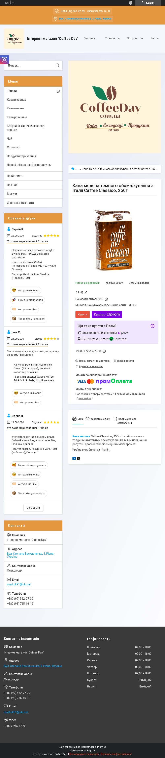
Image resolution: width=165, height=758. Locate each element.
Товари (110, 38)
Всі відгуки (33, 507)
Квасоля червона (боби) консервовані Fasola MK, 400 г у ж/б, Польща (34, 266)
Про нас (132, 38)
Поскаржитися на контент (84, 754)
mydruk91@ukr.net (19, 584)
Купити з (100, 314)
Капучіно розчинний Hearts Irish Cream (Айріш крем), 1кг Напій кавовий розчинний (33, 368)
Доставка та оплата (20, 202)
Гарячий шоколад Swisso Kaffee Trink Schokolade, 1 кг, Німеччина (34, 378)
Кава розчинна (17, 117)
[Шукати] (57, 65)
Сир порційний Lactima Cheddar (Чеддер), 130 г (31, 276)
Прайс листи (15, 175)
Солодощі (13, 147)
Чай (9, 138)
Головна (89, 38)
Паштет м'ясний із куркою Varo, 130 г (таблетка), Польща (34, 450)
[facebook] (74, 459)
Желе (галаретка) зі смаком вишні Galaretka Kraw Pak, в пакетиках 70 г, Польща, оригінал (34, 440)
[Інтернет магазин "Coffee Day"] (14, 39)
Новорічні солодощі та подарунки (29, 164)
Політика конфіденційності (116, 754)
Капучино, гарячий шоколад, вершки (26, 127)
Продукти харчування (21, 156)
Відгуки (12, 193)
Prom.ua (101, 747)
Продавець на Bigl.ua (82, 750)
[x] (78, 459)
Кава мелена (81, 436)
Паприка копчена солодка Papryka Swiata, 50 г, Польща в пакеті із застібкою (33, 254)
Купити (82, 314)
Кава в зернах (16, 99)
